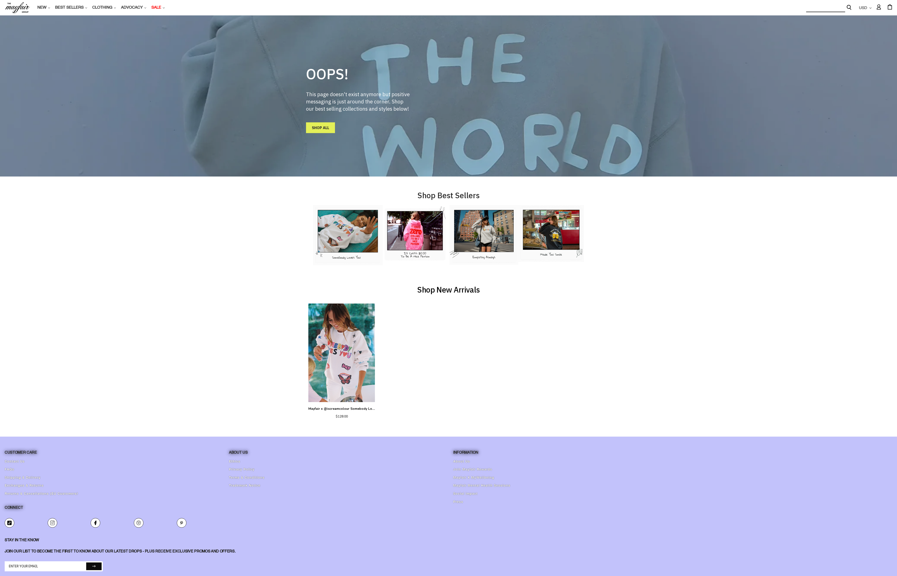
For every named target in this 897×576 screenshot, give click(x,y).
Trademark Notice (244, 485)
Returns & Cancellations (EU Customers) (41, 493)
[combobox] (825, 8)
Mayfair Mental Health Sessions (481, 485)
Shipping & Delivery (23, 477)
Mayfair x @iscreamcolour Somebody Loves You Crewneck (341, 409)
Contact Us (15, 461)
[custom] (9, 523)
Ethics (234, 461)
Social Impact (465, 493)
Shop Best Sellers (448, 195)
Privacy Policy (242, 469)
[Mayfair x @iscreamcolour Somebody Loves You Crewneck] (341, 353)
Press (458, 502)
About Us (461, 461)
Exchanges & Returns (24, 485)
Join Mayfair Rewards (472, 469)
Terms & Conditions (247, 477)
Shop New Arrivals (448, 290)
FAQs (9, 469)
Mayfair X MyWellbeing (473, 477)
